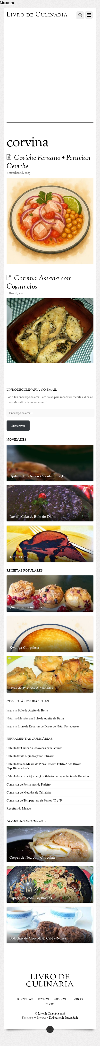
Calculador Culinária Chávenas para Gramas (34, 748)
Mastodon (7, 2)
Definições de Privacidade (63, 1018)
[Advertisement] (50, 70)
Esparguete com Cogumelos (30, 897)
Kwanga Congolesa (24, 647)
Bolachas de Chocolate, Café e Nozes (37, 938)
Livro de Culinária (48, 1014)
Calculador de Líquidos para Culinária (30, 756)
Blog (50, 1004)
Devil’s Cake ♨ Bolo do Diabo (32, 516)
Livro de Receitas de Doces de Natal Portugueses (48, 726)
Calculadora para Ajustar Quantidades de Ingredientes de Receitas (48, 776)
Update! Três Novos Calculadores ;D (37, 475)
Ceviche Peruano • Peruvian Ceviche (49, 162)
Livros (77, 999)
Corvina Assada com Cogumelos (39, 283)
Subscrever (18, 425)
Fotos (43, 999)
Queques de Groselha (25, 606)
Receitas (25, 999)
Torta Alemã (18, 556)
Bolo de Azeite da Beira (33, 710)
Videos (60, 999)
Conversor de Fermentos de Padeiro (28, 784)
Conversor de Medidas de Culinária (29, 792)
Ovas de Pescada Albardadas (31, 687)
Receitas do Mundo (19, 808)
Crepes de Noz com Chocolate (32, 857)
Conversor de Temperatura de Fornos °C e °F (34, 800)
